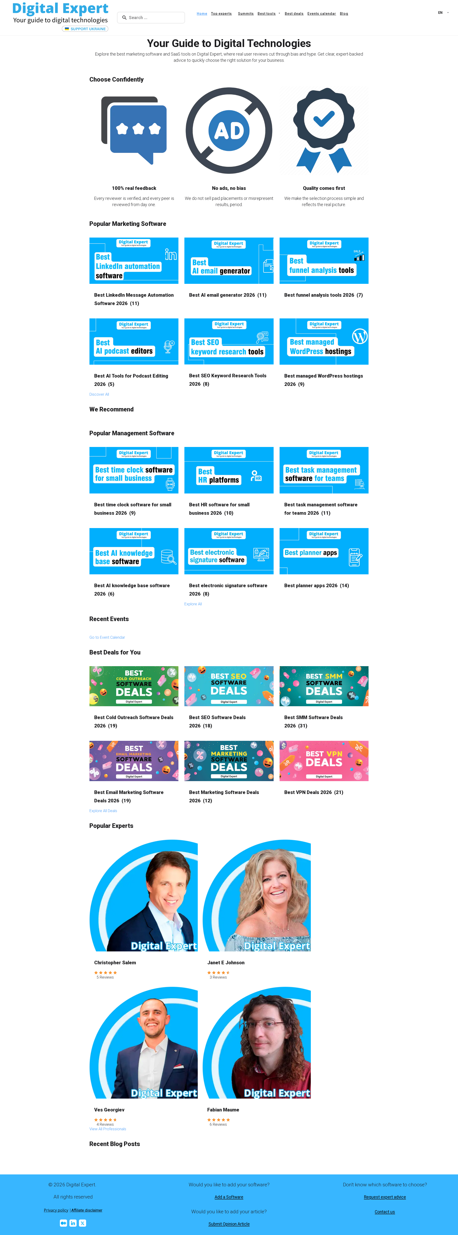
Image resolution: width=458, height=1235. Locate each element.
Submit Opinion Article (229, 1224)
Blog (344, 14)
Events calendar (321, 14)
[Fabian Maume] (256, 1042)
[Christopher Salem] (143, 895)
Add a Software (229, 1197)
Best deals (294, 14)
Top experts (221, 14)
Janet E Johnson (226, 962)
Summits (246, 14)
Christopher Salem (115, 962)
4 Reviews (105, 1124)
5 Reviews (105, 977)
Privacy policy (56, 1210)
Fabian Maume (223, 1110)
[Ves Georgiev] (143, 1042)
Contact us (385, 1211)
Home (202, 14)
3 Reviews (218, 977)
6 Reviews (218, 1124)
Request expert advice (385, 1197)
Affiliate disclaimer (86, 1210)
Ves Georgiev (109, 1110)
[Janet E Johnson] (256, 895)
